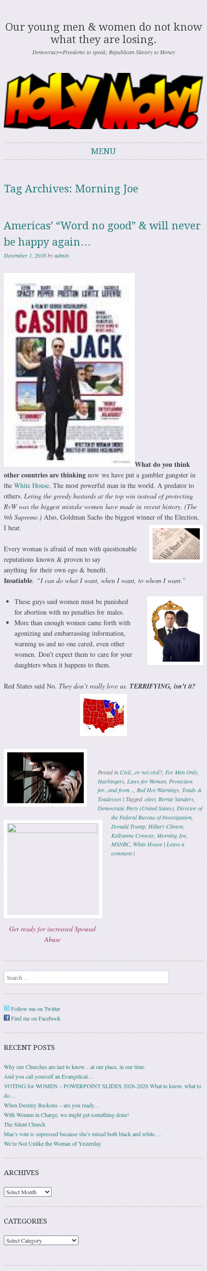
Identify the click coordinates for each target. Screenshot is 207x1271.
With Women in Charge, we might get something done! (66, 1114)
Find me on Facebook (35, 1018)
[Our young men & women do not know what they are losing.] (103, 101)
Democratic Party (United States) (136, 808)
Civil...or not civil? (141, 772)
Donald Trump (128, 826)
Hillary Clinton (165, 826)
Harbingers (111, 781)
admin (61, 255)
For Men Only (181, 772)
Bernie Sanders (176, 799)
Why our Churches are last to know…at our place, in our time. (74, 1066)
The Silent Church (24, 1124)
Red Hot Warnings (158, 790)
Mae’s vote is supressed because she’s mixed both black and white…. (83, 1134)
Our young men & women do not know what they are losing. (103, 33)
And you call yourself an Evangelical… (48, 1076)
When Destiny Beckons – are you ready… (52, 1105)
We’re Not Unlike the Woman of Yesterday (52, 1143)
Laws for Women (146, 781)
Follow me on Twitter (35, 1008)
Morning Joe (171, 835)
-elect (149, 799)
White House (31, 485)
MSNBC (120, 844)
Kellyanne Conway (132, 835)
